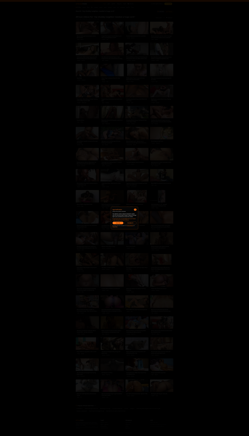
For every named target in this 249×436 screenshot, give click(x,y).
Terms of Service (130, 225)
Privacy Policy (115, 226)
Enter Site (118, 223)
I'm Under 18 (130, 223)
